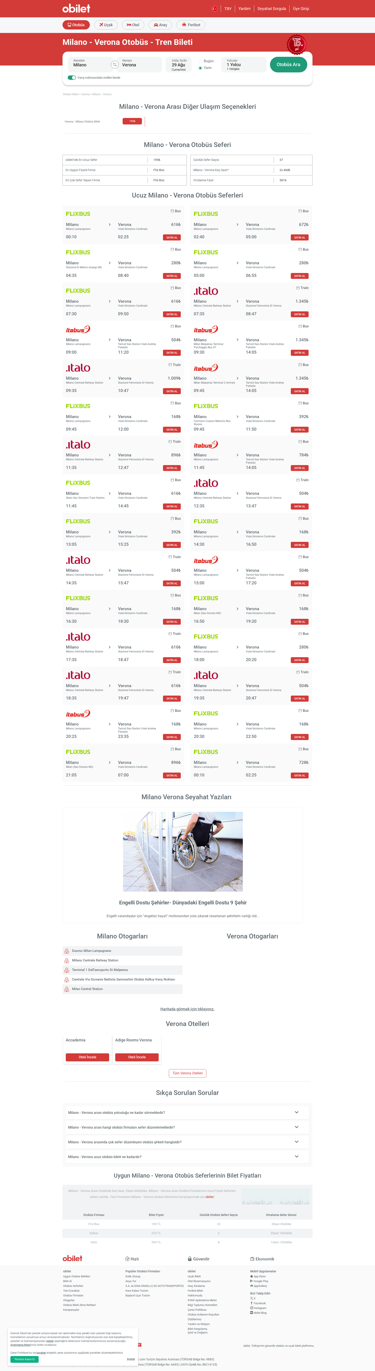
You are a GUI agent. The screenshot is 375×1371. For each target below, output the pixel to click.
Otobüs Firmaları (73, 1295)
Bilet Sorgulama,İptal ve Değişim (198, 1330)
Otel (135, 25)
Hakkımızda (195, 1295)
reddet (50, 1341)
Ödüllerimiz (194, 1319)
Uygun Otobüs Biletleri (76, 1276)
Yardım (244, 8)
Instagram (259, 1308)
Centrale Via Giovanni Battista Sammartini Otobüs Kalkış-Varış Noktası (123, 979)
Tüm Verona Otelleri (188, 1073)
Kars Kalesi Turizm (136, 1290)
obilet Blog (259, 1312)
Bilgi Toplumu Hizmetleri (202, 1305)
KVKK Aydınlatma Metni (202, 1300)
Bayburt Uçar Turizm (137, 1295)
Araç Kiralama (196, 1286)
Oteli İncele (87, 1057)
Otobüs (78, 25)
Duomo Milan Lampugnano (91, 951)
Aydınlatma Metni (20, 1344)
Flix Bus (158, 170)
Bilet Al (67, 1281)
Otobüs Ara (288, 64)
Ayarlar (131, 1359)
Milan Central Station (87, 989)
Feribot (193, 25)
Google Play (260, 1281)
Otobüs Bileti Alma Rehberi (79, 1305)
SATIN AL (171, 237)
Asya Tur (130, 1281)
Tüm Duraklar (71, 1290)
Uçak (108, 25)
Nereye (127, 60)
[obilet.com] (86, 12)
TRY (228, 9)
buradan (41, 1352)
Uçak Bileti (194, 1276)
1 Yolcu (234, 64)
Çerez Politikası (197, 1309)
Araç (162, 25)
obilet (210, 1197)
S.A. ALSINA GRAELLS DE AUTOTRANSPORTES (154, 1286)
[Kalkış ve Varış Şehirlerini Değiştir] (115, 65)
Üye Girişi (301, 8)
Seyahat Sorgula (272, 8)
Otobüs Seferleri (73, 1286)
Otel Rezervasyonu (199, 1281)
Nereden (79, 60)
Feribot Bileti (195, 1290)
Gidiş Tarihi (179, 60)
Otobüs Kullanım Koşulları (203, 1314)
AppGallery (260, 1286)
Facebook (259, 1303)
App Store (259, 1276)
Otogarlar (68, 1300)
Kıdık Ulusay (132, 1276)
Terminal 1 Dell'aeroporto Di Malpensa (99, 970)
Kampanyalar (71, 1309)
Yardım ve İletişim (199, 1324)
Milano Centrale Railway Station (94, 960)
